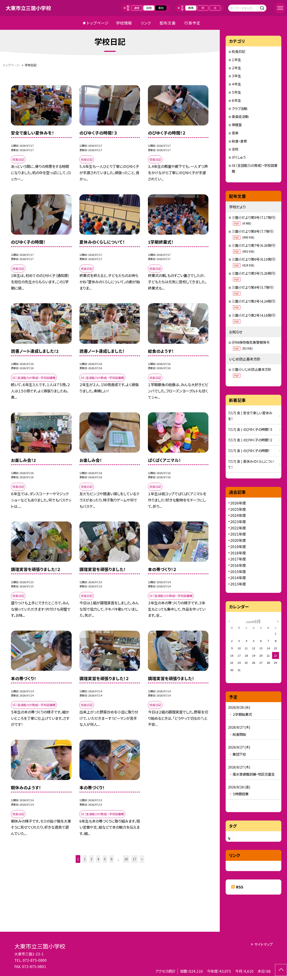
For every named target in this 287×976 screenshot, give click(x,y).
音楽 (235, 132)
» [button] (142, 859)
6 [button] (111, 859)
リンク (146, 23)
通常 (137, 8)
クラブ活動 (239, 108)
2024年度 (238, 515)
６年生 (236, 100)
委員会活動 (240, 116)
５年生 (236, 92)
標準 (191, 8)
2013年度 (238, 584)
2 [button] (85, 859)
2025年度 (238, 509)
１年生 (236, 59)
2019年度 (238, 546)
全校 (235, 149)
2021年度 (238, 534)
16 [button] (126, 859)
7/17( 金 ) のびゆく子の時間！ (249, 450)
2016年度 (238, 565)
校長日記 (238, 51)
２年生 (236, 67)
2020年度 (238, 540)
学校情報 (124, 23)
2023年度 (238, 521)
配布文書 (168, 23)
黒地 (161, 8)
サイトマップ (263, 944)
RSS (239, 887)
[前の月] (229, 621)
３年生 (236, 75)
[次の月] (277, 621)
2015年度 (238, 571)
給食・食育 (239, 141)
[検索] (263, 8)
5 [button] (105, 859)
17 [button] (134, 859)
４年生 (236, 83)
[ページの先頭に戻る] (281, 970)
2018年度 (238, 552)
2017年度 (238, 559)
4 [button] (98, 859)
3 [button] (91, 859)
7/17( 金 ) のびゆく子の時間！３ (250, 429)
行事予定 (192, 23)
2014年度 (238, 577)
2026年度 (238, 503)
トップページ (98, 23)
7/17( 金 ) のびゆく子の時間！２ (250, 439)
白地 (149, 8)
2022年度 (238, 527)
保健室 (237, 124)
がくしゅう (239, 157)
